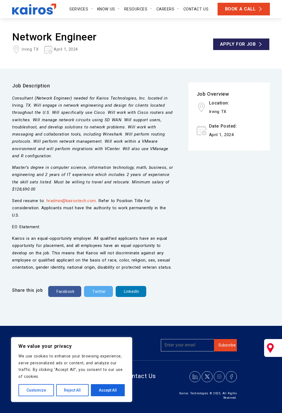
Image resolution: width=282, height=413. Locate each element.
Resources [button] (136, 9)
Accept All (108, 390)
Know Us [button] (106, 9)
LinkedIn (131, 291)
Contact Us (196, 9)
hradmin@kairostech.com (71, 200)
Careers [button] (166, 9)
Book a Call (240, 9)
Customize (36, 390)
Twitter (99, 291)
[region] (71, 369)
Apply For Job (238, 44)
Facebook (65, 291)
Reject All (72, 390)
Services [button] (79, 9)
